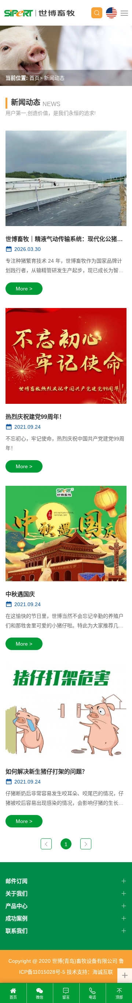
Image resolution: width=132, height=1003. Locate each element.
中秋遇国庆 (20, 594)
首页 (34, 78)
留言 (66, 997)
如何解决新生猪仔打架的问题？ (47, 772)
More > (24, 289)
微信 (39, 997)
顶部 (119, 997)
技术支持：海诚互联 (90, 972)
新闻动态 (54, 78)
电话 (92, 997)
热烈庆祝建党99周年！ (35, 417)
